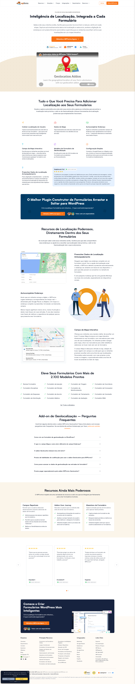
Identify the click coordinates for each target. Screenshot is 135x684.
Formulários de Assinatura (65, 651)
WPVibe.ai (98, 648)
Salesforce (79, 645)
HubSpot (79, 648)
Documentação (100, 643)
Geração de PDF (62, 647)
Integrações (65, 3)
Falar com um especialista (85, 213)
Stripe (78, 656)
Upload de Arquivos (44, 659)
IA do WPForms (62, 662)
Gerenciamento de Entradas (46, 653)
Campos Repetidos (63, 645)
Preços (58, 3)
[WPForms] (22, 3)
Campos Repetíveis (30, 505)
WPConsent (99, 654)
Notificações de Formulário (46, 657)
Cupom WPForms (54, 673)
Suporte (98, 641)
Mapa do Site (46, 673)
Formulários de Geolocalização (47, 664)
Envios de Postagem (63, 649)
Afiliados (23, 650)
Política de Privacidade (37, 673)
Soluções (50, 3)
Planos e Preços (100, 645)
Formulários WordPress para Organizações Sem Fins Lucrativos (102, 660)
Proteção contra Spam (64, 653)
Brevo (78, 654)
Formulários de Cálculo (45, 661)
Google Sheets (81, 643)
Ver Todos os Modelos (67, 405)
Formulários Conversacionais (46, 647)
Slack (78, 652)
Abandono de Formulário (96, 505)
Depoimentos (76, 3)
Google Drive (80, 650)
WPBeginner (99, 650)
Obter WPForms (112, 3)
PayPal (78, 659)
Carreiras (23, 641)
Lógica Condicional (44, 645)
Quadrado (79, 661)
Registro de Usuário (63, 658)
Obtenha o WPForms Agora (66, 39)
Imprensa (23, 648)
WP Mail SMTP (99, 652)
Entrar (102, 3)
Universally (98, 656)
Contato (23, 645)
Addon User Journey (62, 505)
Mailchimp (79, 641)
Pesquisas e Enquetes (64, 656)
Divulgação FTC (25, 654)
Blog (22, 652)
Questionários (61, 660)
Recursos (41, 3)
